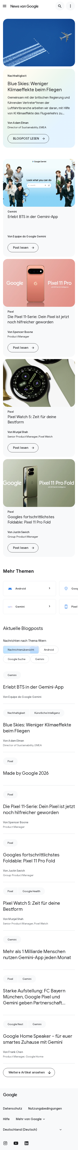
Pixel (10, 761)
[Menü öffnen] (4, 6)
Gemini (12, 675)
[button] (28, 138)
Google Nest (15, 1024)
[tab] (21, 650)
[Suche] (59, 6)
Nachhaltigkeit (16, 713)
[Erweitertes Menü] (70, 6)
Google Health (31, 891)
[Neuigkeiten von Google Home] (24, 6)
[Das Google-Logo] (10, 1095)
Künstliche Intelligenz (47, 713)
